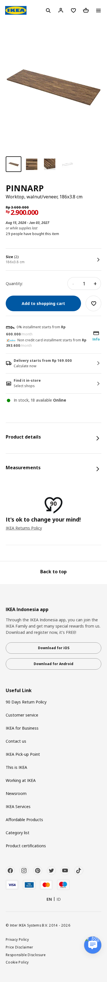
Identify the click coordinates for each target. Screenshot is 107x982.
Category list (17, 832)
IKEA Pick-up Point (23, 754)
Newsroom (16, 793)
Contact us (16, 741)
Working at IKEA (21, 780)
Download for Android (53, 663)
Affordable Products (24, 819)
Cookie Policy (17, 962)
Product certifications (26, 845)
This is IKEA (16, 767)
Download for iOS (53, 647)
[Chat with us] (92, 945)
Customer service (22, 715)
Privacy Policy (17, 939)
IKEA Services (18, 806)
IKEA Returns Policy (24, 528)
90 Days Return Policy (26, 702)
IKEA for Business (22, 728)
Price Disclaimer (19, 947)
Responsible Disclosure (26, 954)
